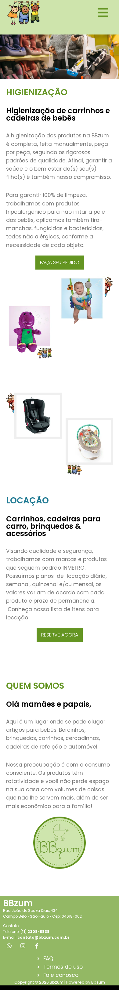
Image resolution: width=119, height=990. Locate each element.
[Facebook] (36, 945)
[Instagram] (22, 945)
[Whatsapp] (9, 945)
